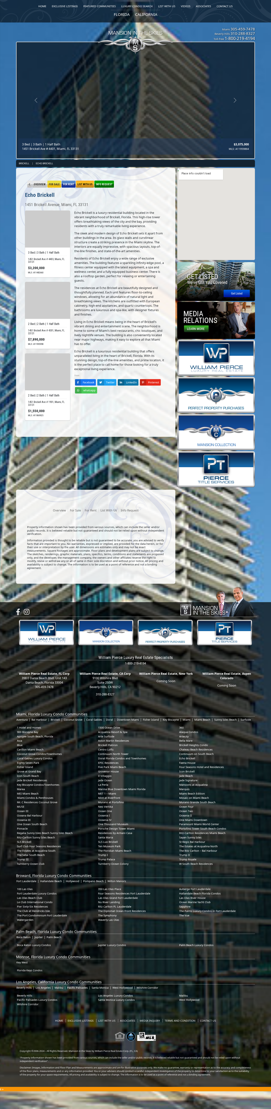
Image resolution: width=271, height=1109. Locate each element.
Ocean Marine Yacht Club (195, 902)
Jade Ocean (105, 780)
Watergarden (25, 920)
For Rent (68, 184)
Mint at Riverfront (109, 798)
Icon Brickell (187, 771)
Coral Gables (94, 719)
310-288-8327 (243, 33)
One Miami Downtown (193, 820)
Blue (19, 745)
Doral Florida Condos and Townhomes (122, 758)
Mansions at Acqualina (193, 784)
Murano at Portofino (111, 802)
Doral (109, 719)
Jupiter (38, 937)
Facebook (88, 382)
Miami (186, 719)
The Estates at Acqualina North (198, 846)
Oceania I (104, 815)
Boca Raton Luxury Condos (34, 945)
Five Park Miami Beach (112, 767)
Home (59, 1020)
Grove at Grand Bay (29, 771)
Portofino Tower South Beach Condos (202, 828)
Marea (21, 789)
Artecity (184, 736)
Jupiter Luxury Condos (112, 945)
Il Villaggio (105, 776)
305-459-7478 (243, 29)
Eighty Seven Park (28, 763)
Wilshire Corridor (147, 987)
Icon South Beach (28, 776)
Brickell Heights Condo (193, 745)
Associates (127, 1020)
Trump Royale (187, 859)
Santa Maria (105, 837)
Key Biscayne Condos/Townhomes (38, 784)
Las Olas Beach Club (29, 898)
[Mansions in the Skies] (216, 601)
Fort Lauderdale (26, 881)
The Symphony (107, 915)
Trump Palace (106, 859)
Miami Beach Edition (192, 793)
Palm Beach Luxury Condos (196, 945)
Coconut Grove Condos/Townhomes (39, 754)
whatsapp (89, 390)
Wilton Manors (116, 881)
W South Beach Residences (196, 864)
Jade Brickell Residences (32, 780)
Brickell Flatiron (108, 745)
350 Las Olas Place (109, 889)
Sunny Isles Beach (225, 719)
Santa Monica (100, 987)
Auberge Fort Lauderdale (195, 889)
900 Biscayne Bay (27, 732)
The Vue (184, 915)
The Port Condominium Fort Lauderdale (42, 915)
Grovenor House (108, 771)
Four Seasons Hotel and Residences (201, 767)
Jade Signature (188, 780)
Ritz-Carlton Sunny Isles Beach (36, 837)
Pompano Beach (93, 881)
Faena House (187, 763)
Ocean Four (186, 806)
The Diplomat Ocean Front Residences (122, 911)
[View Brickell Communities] (29, 184)
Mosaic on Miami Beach (194, 798)
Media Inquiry (150, 1020)
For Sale (54, 184)
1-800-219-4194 (240, 38)
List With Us (85, 184)
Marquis (184, 789)
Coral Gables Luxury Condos (35, 758)
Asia (19, 740)
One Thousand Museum (113, 824)
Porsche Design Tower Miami (116, 828)
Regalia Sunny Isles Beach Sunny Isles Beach (45, 833)
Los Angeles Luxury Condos (115, 995)
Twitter (110, 382)
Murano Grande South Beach (197, 802)
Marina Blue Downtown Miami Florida (121, 789)
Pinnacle (22, 828)
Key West (22, 962)
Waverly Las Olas (108, 920)
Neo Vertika (105, 806)
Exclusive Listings (81, 1020)
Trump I (103, 855)
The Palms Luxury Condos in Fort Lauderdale (207, 911)
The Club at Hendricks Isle (33, 911)
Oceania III (24, 820)
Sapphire (184, 906)
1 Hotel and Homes (29, 727)
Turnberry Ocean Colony (113, 864)
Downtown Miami (128, 719)
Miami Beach (202, 719)
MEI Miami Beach (28, 793)
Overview (40, 184)
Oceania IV (105, 820)
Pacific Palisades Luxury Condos (37, 1000)
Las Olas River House (192, 898)
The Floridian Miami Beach (114, 850)
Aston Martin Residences (113, 740)
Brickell (24, 163)
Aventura (22, 719)
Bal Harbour (39, 719)
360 (181, 727)
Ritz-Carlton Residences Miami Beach (202, 833)
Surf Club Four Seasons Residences (39, 846)
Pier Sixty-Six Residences (32, 906)
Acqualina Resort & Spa (112, 732)
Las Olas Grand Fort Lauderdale (118, 898)
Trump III (23, 859)
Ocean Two (186, 811)
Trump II (184, 855)
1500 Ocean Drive (109, 727)
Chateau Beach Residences (196, 749)
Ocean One (105, 811)
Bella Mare (185, 740)
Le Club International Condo (35, 902)
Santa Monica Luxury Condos (116, 1000)
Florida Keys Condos (29, 970)
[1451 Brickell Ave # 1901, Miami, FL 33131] (47, 372)
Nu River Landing (109, 902)
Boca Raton (23, 937)
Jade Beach (186, 776)
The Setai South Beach (31, 855)
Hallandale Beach (51, 881)
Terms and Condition (180, 1020)
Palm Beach (54, 937)
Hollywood (72, 881)
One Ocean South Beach (32, 824)
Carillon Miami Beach (30, 749)
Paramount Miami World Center (199, 824)
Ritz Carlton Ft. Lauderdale (114, 906)
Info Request (104, 184)
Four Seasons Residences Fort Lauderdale (124, 893)
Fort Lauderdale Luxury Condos (37, 893)
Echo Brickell (44, 163)
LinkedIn (131, 382)
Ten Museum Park (109, 846)
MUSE (20, 806)
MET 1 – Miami (107, 793)
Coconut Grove (73, 719)
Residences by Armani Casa (115, 833)
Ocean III (22, 811)
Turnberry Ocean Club (30, 864)
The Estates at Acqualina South (36, 850)
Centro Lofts (106, 749)
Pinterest (153, 382)
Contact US (208, 1020)
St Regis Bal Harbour (192, 842)
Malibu (59, 987)
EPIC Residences (108, 763)
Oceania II (185, 815)
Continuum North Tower (113, 754)
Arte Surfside (106, 736)
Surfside (246, 719)
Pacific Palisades (77, 987)
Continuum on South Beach (196, 754)
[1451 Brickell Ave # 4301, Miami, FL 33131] (47, 300)
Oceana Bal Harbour (29, 815)
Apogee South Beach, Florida (35, 736)
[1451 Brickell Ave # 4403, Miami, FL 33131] (47, 229)
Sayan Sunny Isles (190, 837)
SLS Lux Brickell (108, 842)
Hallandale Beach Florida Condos (200, 893)
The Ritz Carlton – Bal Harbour (198, 850)
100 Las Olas (25, 889)
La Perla (103, 784)
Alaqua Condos (188, 732)
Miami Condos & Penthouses (35, 798)
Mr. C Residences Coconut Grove (37, 802)
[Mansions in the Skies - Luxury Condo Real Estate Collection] (135, 35)
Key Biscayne (171, 719)
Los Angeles (43, 987)
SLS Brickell (24, 842)
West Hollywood (122, 987)
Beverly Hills (24, 987)
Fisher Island (151, 719)
